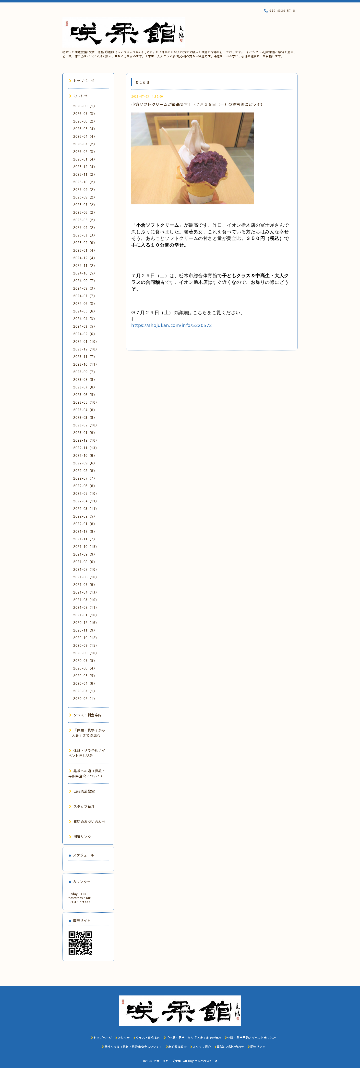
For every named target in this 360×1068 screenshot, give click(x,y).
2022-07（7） (85, 478)
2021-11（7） (85, 538)
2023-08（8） (85, 379)
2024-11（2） (85, 265)
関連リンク (82, 836)
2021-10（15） (86, 546)
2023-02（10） (86, 424)
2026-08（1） (85, 105)
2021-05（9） (85, 584)
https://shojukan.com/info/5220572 (171, 325)
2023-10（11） (86, 364)
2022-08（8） (85, 470)
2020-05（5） (85, 675)
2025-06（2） (85, 212)
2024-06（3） (85, 303)
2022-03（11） (86, 508)
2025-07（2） (85, 204)
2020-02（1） (85, 698)
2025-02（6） (85, 242)
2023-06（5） (85, 394)
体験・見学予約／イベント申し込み (86, 753)
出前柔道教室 (84, 791)
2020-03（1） (85, 690)
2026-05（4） (85, 128)
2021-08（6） (85, 561)
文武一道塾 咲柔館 (167, 1061)
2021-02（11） (86, 607)
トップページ (84, 80)
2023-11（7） (85, 356)
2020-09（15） (86, 645)
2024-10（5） (85, 273)
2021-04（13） (86, 592)
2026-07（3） (85, 113)
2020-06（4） (85, 668)
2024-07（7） (85, 295)
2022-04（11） (86, 500)
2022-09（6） (85, 462)
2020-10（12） (86, 637)
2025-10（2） (85, 181)
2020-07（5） (85, 660)
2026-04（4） (85, 136)
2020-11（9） (85, 630)
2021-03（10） (86, 599)
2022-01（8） (85, 523)
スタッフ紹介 (84, 806)
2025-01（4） (85, 250)
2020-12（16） (86, 622)
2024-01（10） (86, 341)
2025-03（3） (85, 235)
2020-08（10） (86, 652)
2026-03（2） (85, 143)
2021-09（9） (85, 554)
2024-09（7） (85, 280)
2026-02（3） (85, 151)
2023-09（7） (85, 371)
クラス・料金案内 (87, 714)
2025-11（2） (85, 174)
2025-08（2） (85, 197)
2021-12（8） (85, 531)
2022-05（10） (86, 493)
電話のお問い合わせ (89, 821)
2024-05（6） (85, 311)
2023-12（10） (86, 349)
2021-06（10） (86, 576)
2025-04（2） (85, 227)
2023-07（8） (85, 387)
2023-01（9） (85, 432)
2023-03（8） (85, 417)
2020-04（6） (85, 683)
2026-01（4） (85, 159)
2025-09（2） (85, 189)
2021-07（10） (86, 569)
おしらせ (80, 95)
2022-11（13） (86, 447)
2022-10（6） (85, 455)
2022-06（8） (85, 485)
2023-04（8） (85, 409)
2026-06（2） (85, 121)
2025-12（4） (85, 166)
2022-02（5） (85, 516)
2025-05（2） (85, 219)
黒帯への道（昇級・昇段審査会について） (86, 773)
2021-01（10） (86, 614)
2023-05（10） (86, 402)
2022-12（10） (86, 440)
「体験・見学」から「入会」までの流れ (86, 733)
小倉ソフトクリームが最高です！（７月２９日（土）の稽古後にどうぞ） (198, 104)
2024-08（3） (85, 288)
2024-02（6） (85, 333)
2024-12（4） (85, 257)
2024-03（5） (85, 326)
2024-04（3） (85, 318)
